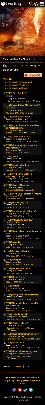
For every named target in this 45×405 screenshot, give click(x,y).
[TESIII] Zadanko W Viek (16, 314)
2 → (11, 96)
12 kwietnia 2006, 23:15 (15, 101)
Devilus (21, 279)
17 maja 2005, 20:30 (14, 238)
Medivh (21, 167)
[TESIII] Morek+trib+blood (18, 165)
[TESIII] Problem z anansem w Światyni (23, 193)
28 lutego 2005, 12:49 (14, 282)
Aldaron (21, 224)
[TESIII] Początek (13, 259)
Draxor (37, 319)
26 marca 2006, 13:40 (14, 133)
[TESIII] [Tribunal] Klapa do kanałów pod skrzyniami (22, 304)
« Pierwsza (18, 366)
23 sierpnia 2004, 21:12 (15, 356)
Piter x (20, 297)
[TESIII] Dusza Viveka (15, 277)
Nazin (20, 110)
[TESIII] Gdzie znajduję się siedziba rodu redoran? (21, 146)
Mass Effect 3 (20, 377)
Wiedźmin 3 (33, 377)
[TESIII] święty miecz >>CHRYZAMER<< (23, 294)
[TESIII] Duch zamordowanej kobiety (22, 334)
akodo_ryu (33, 282)
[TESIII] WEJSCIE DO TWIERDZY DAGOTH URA (20, 221)
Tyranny (9, 377)
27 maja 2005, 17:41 (14, 207)
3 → (13, 107)
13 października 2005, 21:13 (17, 161)
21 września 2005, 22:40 (16, 190)
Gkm (20, 205)
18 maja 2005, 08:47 (14, 227)
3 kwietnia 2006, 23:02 (15, 113)
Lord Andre (22, 316)
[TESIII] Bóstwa (12, 285)
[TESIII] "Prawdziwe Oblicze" (18, 116)
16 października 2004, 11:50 (17, 319)
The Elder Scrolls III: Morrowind (17, 82)
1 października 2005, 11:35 (17, 170)
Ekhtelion (22, 98)
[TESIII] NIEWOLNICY (15, 342)
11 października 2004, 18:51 (17, 339)
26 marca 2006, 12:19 (14, 141)
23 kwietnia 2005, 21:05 (15, 264)
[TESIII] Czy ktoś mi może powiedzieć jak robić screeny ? (22, 126)
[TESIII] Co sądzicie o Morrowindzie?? (23, 105)
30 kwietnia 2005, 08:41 (15, 256)
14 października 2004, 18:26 (17, 328)
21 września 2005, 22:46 (16, 181)
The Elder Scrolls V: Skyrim (15, 88)
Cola (19, 262)
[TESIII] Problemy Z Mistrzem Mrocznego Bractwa (19, 175)
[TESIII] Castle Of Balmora (17, 185)
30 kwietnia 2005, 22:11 (15, 247)
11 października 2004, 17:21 (17, 347)
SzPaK (20, 325)
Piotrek (21, 130)
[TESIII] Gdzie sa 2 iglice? (17, 202)
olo (30, 152)
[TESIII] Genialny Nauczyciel (18, 268)
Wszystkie (7, 79)
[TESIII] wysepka (13, 242)
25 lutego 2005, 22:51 (14, 290)
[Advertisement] (22, 31)
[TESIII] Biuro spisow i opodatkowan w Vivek (23, 232)
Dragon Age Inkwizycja (14, 380)
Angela (37, 339)
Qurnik (21, 244)
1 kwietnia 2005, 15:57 (15, 273)
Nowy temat (34, 74)
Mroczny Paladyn (25, 353)
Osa (31, 113)
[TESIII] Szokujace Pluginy (17, 251)
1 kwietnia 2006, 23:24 (15, 121)
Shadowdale (35, 121)
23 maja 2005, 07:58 (14, 216)
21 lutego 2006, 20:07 (14, 152)
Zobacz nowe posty (22, 65)
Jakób (20, 270)
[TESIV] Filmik (12, 156)
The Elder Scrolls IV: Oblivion (16, 85)
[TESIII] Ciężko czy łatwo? (17, 323)
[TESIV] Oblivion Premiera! (18, 136)
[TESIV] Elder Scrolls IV (16, 93)
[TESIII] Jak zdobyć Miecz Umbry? (21, 211)
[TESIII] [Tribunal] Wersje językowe (21, 351)
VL (34, 170)
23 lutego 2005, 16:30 (14, 299)
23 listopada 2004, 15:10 (16, 310)
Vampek (21, 187)
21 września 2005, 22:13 (16, 198)
